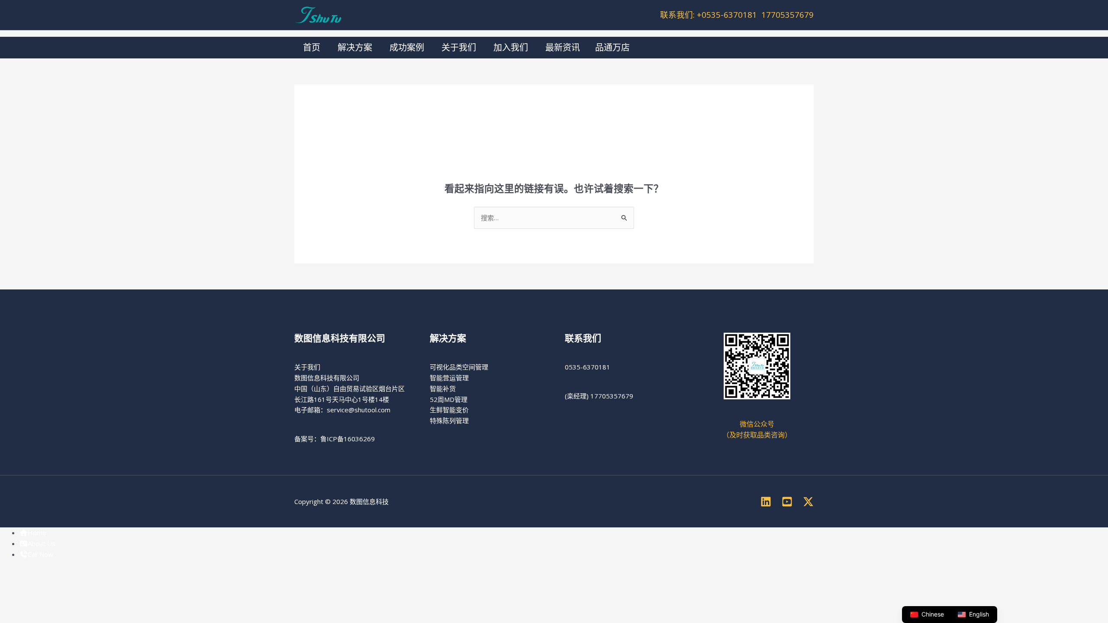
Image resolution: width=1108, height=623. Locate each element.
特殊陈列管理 (449, 420)
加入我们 (510, 47)
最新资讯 (562, 47)
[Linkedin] (765, 501)
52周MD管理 (448, 399)
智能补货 (443, 388)
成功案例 (407, 47)
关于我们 (458, 47)
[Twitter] (808, 501)
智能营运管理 (449, 377)
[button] (623, 47)
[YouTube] (787, 501)
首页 (311, 47)
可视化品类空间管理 (459, 367)
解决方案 (355, 47)
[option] (973, 614)
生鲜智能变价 (449, 409)
